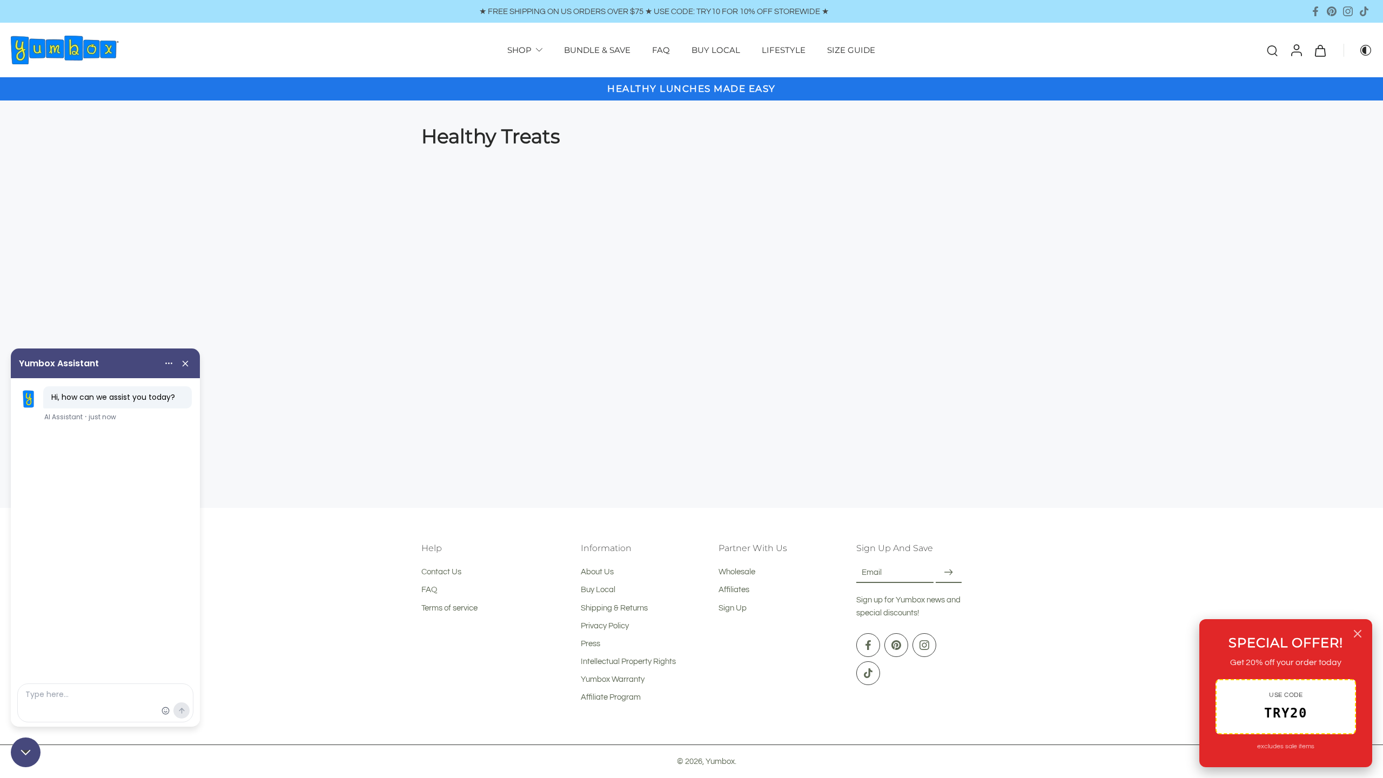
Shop (519, 50)
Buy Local (598, 590)
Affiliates (734, 590)
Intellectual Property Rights (628, 661)
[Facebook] (1315, 11)
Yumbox (720, 761)
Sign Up (733, 607)
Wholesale (737, 571)
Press (590, 643)
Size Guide (851, 50)
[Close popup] (1357, 634)
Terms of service (449, 607)
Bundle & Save (597, 50)
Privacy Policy (605, 625)
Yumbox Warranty (612, 679)
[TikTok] (1364, 11)
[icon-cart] (1320, 50)
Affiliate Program (611, 697)
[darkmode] (1358, 50)
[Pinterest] (1332, 11)
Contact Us (441, 571)
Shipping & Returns (614, 607)
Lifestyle (783, 50)
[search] (1272, 50)
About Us (597, 571)
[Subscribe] (949, 572)
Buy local (716, 50)
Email (872, 572)
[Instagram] (1348, 11)
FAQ (661, 50)
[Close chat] (26, 752)
